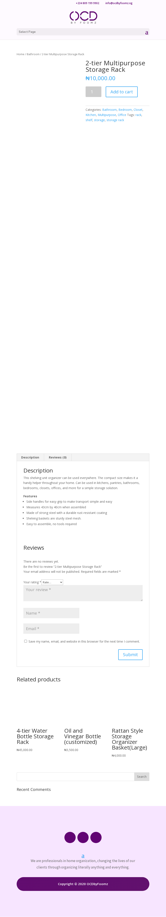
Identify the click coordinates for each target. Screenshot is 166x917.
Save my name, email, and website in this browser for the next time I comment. (84, 641)
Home (20, 54)
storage (99, 120)
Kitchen (91, 115)
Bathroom (33, 54)
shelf (89, 120)
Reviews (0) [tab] (58, 457)
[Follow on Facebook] (70, 837)
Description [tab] (30, 457)
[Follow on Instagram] (83, 837)
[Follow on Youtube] (96, 837)
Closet (138, 110)
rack (138, 115)
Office (122, 115)
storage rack (115, 120)
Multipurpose (107, 115)
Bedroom (125, 110)
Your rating (32, 582)
